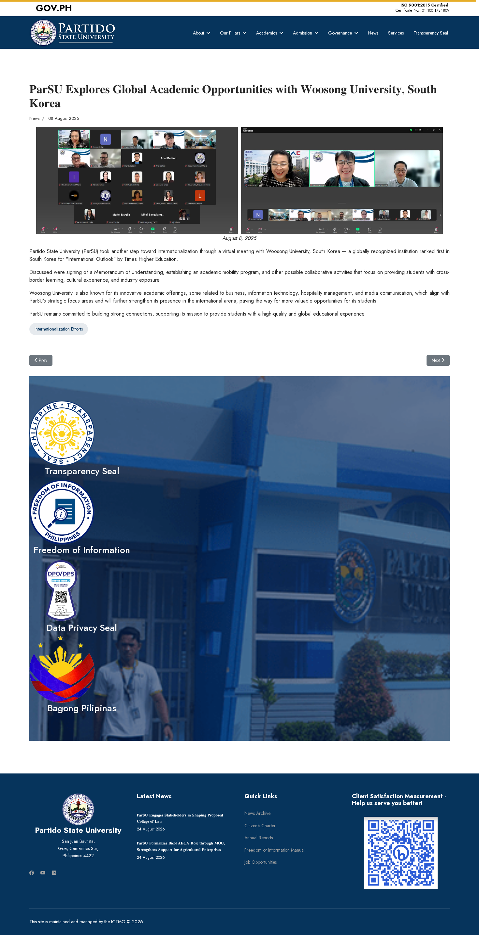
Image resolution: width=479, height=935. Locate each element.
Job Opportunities (260, 862)
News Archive (257, 813)
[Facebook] (31, 873)
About (198, 33)
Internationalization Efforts (59, 329)
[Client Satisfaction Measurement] (401, 853)
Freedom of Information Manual (274, 850)
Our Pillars (230, 33)
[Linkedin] (54, 873)
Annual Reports (258, 837)
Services (396, 33)
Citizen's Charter (260, 825)
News (373, 33)
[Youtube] (43, 873)
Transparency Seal (431, 33)
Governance (340, 33)
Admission (302, 33)
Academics (266, 33)
